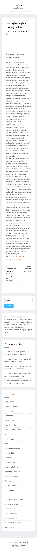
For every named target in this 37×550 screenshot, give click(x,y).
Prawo (6, 495)
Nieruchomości (10, 490)
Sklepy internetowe (12, 504)
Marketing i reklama (12, 472)
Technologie (9, 527)
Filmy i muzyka (10, 425)
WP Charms (22, 546)
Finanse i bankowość (12, 430)
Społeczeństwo (10, 513)
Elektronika (8, 416)
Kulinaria (7, 458)
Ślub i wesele (9, 509)
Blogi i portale (9, 402)
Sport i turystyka (10, 518)
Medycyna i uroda (11, 476)
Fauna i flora (9, 420)
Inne (6, 444)
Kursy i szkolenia (11, 467)
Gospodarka (9, 439)
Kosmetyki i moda (11, 453)
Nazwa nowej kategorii (13, 486)
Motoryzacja (9, 481)
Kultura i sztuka (10, 462)
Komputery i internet (12, 448)
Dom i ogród (9, 411)
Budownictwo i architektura (14, 406)
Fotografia (8, 434)
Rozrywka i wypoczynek (13, 499)
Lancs (18, 5)
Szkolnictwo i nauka (12, 523)
